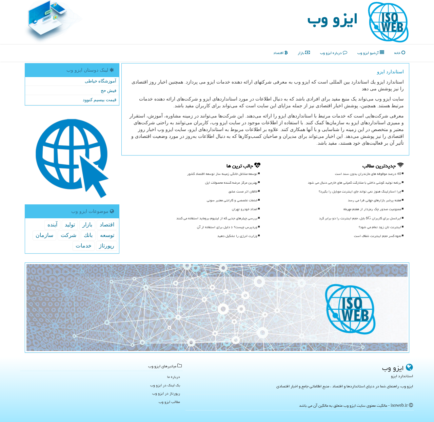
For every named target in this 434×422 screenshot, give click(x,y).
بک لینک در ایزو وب (165, 385)
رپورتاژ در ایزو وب (166, 393)
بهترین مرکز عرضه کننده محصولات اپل (231, 182)
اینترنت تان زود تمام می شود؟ (380, 227)
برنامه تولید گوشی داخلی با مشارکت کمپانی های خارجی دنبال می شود (354, 182)
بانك (88, 235)
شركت (68, 235)
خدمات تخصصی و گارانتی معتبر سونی (232, 200)
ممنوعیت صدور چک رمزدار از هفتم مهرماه (372, 209)
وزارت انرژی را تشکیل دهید (237, 236)
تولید (70, 224)
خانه (397, 52)
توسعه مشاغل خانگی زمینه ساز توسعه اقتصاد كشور (222, 173)
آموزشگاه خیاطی (100, 81)
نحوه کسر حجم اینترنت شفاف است (377, 236)
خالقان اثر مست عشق (243, 191)
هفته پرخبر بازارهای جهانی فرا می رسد (374, 200)
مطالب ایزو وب (169, 401)
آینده (52, 224)
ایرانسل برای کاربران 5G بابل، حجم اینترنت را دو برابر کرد (360, 218)
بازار (301, 52)
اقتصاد (278, 52)
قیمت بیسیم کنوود (99, 99)
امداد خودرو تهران (244, 209)
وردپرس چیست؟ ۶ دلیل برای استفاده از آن (227, 227)
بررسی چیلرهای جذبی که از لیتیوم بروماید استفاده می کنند (216, 218)
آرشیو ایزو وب (368, 52)
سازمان (44, 235)
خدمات (84, 246)
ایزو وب (333, 18)
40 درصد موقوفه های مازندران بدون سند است (368, 173)
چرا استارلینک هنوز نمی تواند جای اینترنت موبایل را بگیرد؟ (360, 191)
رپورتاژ (106, 246)
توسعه (107, 235)
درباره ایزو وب (331, 52)
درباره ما (173, 376)
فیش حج (108, 90)
